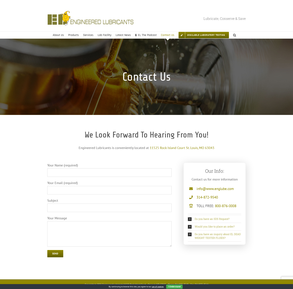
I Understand (174, 286)
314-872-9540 (207, 197)
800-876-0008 (225, 206)
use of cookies (158, 286)
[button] (234, 35)
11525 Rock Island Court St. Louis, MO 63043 (182, 148)
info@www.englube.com (215, 188)
